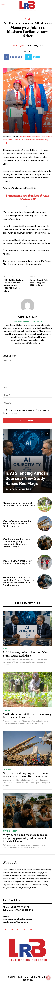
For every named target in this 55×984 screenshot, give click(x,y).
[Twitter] (24, 929)
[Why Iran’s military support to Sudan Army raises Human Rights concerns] (44, 523)
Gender (6, 710)
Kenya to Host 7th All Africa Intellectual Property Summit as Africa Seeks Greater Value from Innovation (18, 581)
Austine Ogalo (17, 45)
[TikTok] (18, 929)
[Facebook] (5, 929)
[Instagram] (11, 929)
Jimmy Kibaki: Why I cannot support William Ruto (40, 283)
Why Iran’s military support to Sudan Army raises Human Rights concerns (17, 523)
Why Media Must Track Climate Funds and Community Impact (18, 562)
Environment (10, 831)
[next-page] (47, 434)
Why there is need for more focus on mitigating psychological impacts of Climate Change (16, 543)
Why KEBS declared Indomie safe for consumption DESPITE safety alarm (14, 285)
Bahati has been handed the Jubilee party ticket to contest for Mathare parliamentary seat (27, 139)
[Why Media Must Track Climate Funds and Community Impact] (44, 562)
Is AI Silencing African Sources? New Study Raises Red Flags (27, 478)
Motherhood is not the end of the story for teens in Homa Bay (19, 504)
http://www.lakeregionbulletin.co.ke (27, 321)
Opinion (7, 769)
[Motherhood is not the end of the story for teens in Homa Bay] (44, 504)
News (27, 19)
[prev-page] (42, 434)
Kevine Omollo (11, 489)
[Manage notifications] (48, 977)
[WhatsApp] (30, 929)
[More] (48, 57)
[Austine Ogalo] (27, 305)
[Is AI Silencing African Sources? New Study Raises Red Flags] (27, 461)
